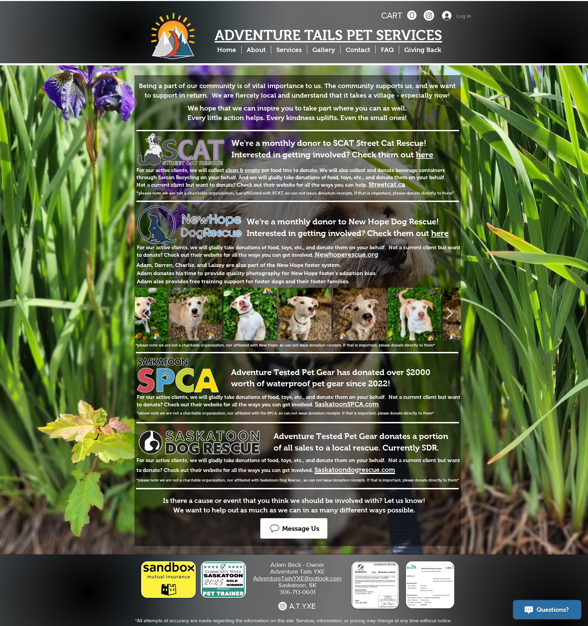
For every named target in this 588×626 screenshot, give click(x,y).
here (424, 154)
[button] (398, 15)
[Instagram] (429, 15)
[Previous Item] (146, 313)
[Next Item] (449, 313)
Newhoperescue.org (346, 254)
